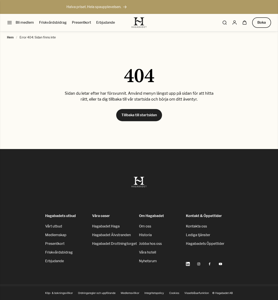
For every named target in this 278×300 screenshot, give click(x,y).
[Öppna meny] (9, 22)
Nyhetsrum (148, 261)
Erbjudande (105, 22)
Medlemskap (55, 235)
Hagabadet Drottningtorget (114, 244)
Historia (145, 235)
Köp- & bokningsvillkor (59, 293)
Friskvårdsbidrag (53, 22)
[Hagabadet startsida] (139, 22)
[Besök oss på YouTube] (220, 264)
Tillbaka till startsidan (139, 115)
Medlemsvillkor (130, 293)
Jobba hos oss (150, 244)
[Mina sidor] (234, 22)
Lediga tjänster (198, 235)
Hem (10, 37)
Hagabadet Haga (106, 226)
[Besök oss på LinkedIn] (188, 264)
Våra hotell (147, 252)
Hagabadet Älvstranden (111, 235)
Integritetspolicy (154, 293)
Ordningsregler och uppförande (97, 293)
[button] (224, 22)
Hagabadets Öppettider (205, 244)
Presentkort (81, 22)
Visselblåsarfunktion (196, 293)
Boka (261, 22)
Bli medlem (25, 22)
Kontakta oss (196, 226)
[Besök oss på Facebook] (210, 264)
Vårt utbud (53, 226)
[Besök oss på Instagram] (199, 264)
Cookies (174, 293)
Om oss (145, 226)
